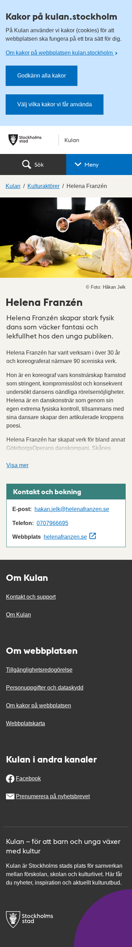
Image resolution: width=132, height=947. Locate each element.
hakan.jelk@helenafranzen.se (71, 509)
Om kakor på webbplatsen (38, 705)
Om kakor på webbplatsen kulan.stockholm (60, 53)
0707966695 (52, 523)
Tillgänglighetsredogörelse (39, 670)
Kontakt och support (31, 597)
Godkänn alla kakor (41, 76)
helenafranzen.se (65, 537)
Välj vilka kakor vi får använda (54, 104)
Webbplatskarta (25, 723)
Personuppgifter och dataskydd (44, 688)
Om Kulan (18, 615)
